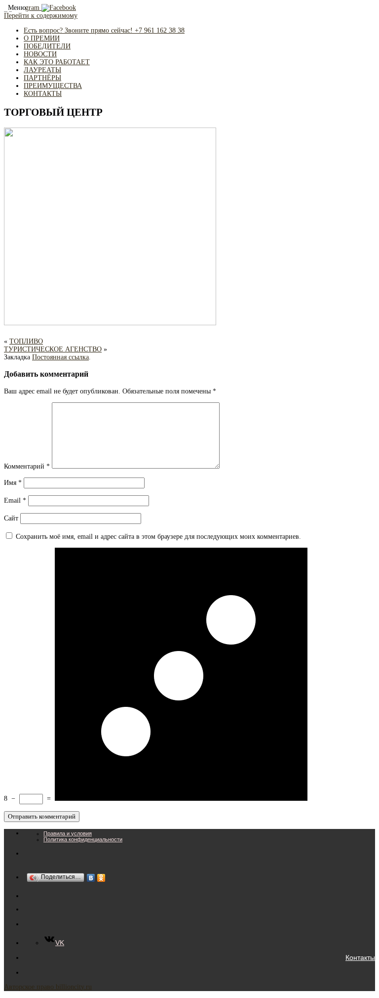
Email (15, 500)
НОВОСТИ (40, 54)
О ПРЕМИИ (42, 38)
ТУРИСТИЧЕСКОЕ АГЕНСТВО (53, 349)
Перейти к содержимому (40, 15)
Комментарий (27, 466)
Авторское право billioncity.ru (48, 987)
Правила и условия (67, 833)
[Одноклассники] (101, 877)
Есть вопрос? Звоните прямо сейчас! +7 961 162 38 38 (104, 30)
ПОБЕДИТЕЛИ (47, 46)
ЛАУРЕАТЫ (42, 70)
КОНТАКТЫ (43, 93)
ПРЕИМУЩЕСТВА (53, 85)
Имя (13, 482)
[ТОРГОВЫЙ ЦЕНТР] (110, 323)
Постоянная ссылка (60, 357)
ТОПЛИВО (26, 341)
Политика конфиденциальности (82, 839)
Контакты (360, 957)
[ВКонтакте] (91, 877)
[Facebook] (58, 7)
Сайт (11, 518)
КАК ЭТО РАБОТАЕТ (57, 62)
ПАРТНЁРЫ (42, 78)
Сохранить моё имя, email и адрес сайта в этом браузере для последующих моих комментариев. (158, 536)
